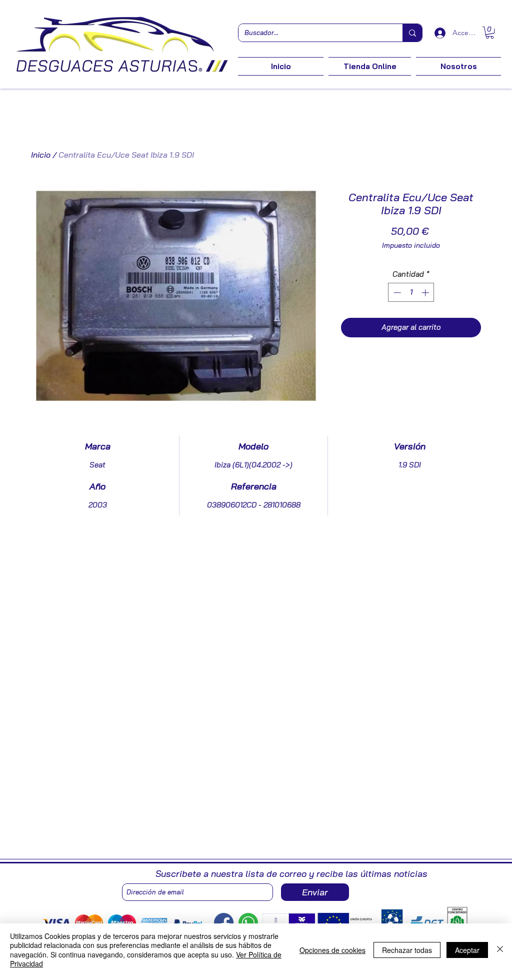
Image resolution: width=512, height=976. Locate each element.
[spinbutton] (411, 292)
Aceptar (467, 950)
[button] (489, 33)
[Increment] (426, 292)
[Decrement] (396, 292)
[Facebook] (224, 922)
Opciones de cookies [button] (333, 950)
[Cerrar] (500, 949)
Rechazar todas (407, 950)
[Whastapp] (248, 922)
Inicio (40, 155)
